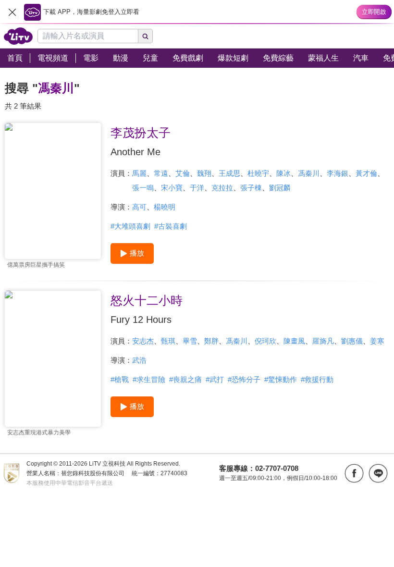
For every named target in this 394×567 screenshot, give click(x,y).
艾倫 (182, 173)
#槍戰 (120, 379)
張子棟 (251, 188)
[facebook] (354, 473)
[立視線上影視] (18, 36)
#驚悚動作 (280, 379)
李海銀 (337, 173)
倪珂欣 (265, 341)
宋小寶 (172, 188)
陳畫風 (294, 341)
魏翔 (204, 173)
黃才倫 (366, 173)
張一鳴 (143, 188)
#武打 (215, 379)
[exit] (12, 12)
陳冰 (283, 173)
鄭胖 (211, 341)
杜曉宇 (258, 173)
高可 (139, 207)
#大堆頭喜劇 (130, 226)
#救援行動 (317, 379)
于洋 (197, 188)
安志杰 (143, 341)
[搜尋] (145, 36)
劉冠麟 (280, 188)
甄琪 (168, 341)
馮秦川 (309, 173)
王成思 (229, 173)
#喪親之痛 (185, 379)
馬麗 (139, 173)
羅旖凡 (323, 341)
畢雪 (190, 341)
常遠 (161, 173)
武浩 (139, 360)
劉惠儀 (352, 341)
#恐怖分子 (244, 379)
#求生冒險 (149, 379)
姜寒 (377, 341)
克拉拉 (222, 188)
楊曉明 (164, 207)
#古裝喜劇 (170, 226)
